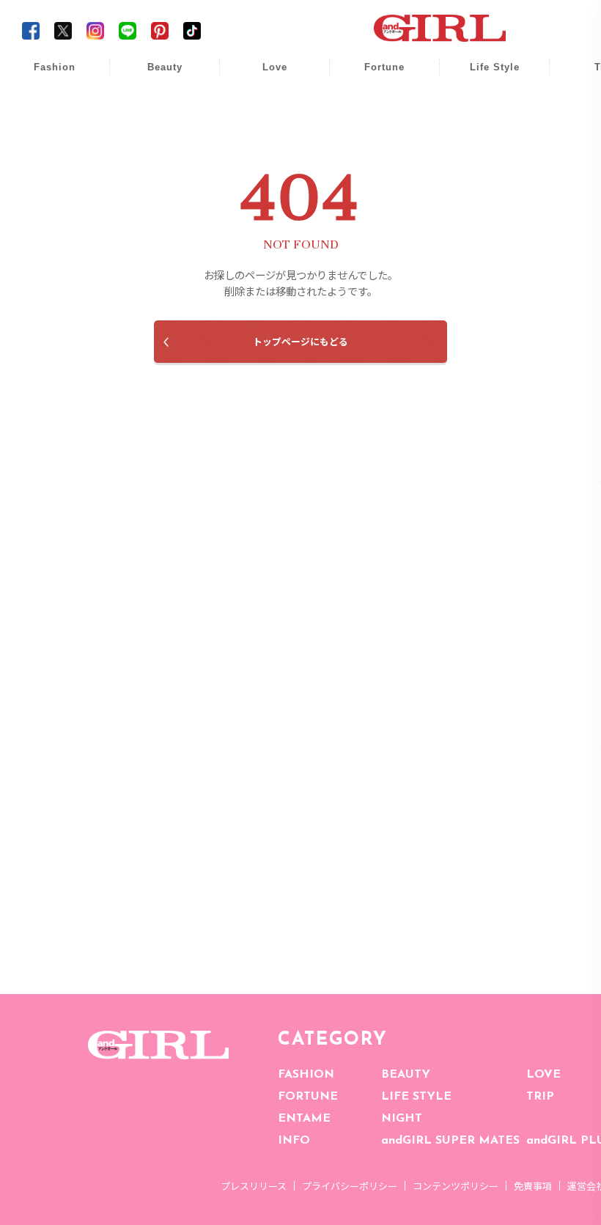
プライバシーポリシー (349, 1186)
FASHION (306, 1075)
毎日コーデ (44, 75)
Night (265, 131)
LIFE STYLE (416, 1097)
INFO (294, 1141)
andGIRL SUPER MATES (450, 1141)
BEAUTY (405, 1075)
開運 (374, 75)
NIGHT (401, 1119)
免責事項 (533, 1186)
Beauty (164, 67)
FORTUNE (308, 1097)
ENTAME (304, 1119)
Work (484, 103)
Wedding (264, 75)
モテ (264, 103)
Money (484, 75)
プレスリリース (254, 1186)
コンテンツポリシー (455, 1186)
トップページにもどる (300, 341)
